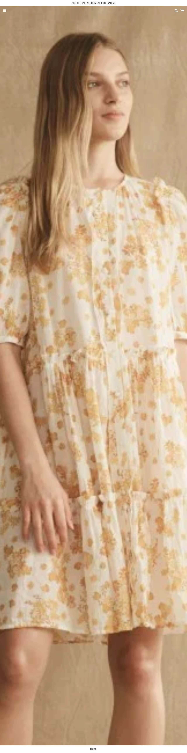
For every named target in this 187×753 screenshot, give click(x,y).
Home (93, 749)
